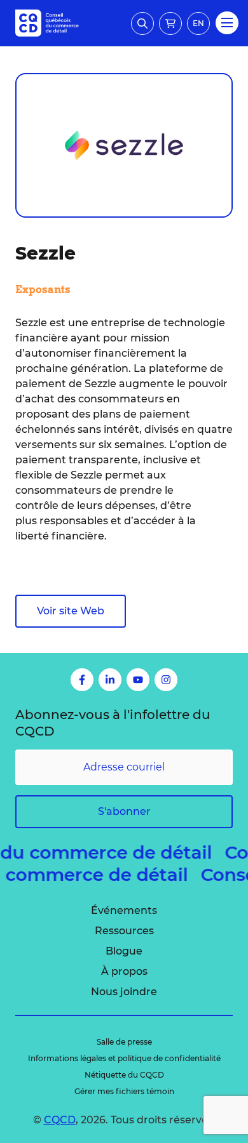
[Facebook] (82, 679)
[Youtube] (138, 679)
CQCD (60, 1120)
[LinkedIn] (110, 679)
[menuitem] (124, 910)
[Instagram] (166, 679)
